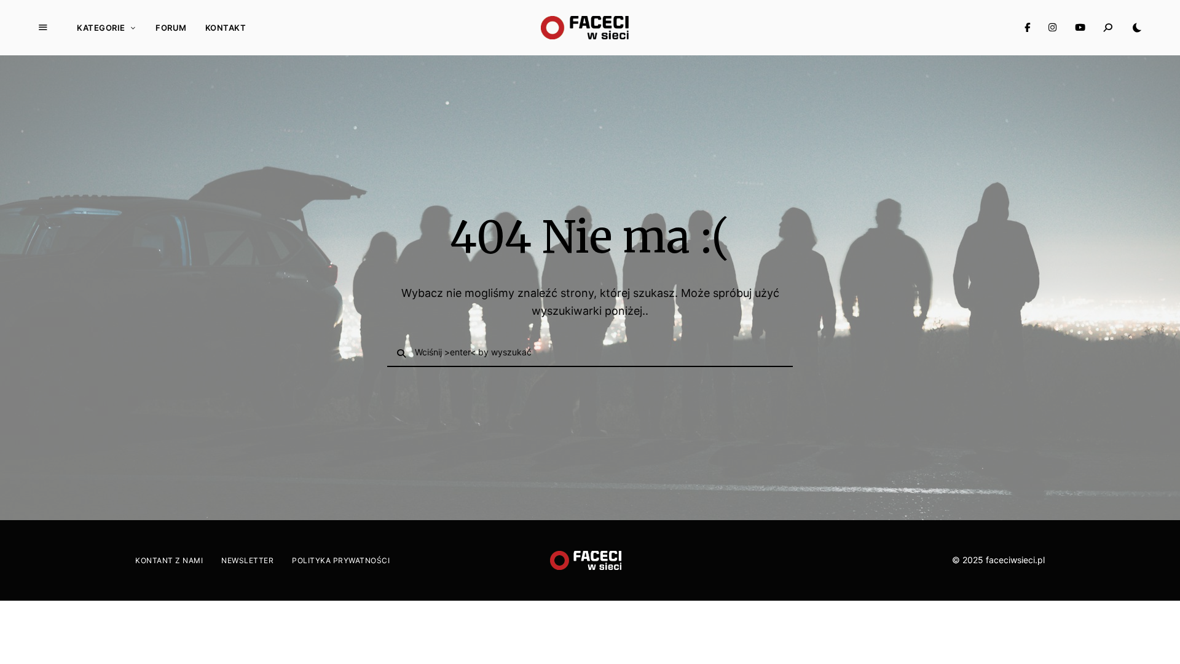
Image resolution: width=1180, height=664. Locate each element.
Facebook (1027, 27)
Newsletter (247, 560)
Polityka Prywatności (341, 560)
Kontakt (225, 28)
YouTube (1080, 27)
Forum (171, 28)
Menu (43, 27)
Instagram (1052, 27)
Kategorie (101, 28)
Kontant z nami (169, 560)
